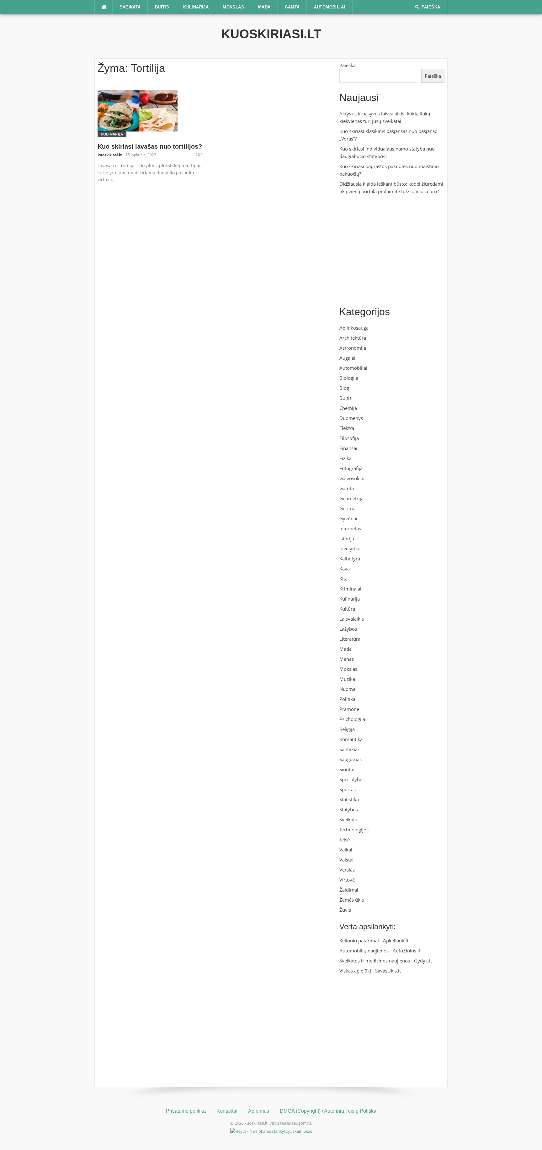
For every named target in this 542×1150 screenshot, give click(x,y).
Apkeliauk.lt (395, 940)
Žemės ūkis (351, 900)
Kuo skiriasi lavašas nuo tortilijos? (150, 146)
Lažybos (348, 629)
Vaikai (345, 849)
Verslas (347, 869)
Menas (346, 659)
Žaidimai (348, 890)
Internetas (350, 528)
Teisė (344, 839)
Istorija (346, 538)
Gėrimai (348, 508)
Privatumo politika (186, 1111)
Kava (344, 568)
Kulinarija (196, 7)
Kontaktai (226, 1111)
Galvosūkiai (351, 478)
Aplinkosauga (354, 328)
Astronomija (352, 348)
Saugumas (350, 759)
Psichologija (352, 719)
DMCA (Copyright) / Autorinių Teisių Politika (328, 1111)
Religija (347, 729)
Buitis (162, 7)
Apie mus (258, 1111)
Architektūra (352, 338)
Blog (344, 388)
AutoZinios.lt (406, 950)
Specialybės (351, 779)
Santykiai (349, 749)
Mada (264, 7)
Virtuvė (347, 880)
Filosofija (349, 438)
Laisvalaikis (351, 619)
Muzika (347, 679)
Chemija (348, 408)
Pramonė (349, 709)
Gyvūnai (348, 518)
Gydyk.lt (423, 960)
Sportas (347, 789)
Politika (347, 699)
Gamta (292, 7)
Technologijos (354, 829)
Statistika (349, 799)
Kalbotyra (349, 558)
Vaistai (346, 859)
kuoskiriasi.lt (271, 34)
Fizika (345, 458)
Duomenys (351, 418)
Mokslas (233, 7)
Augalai (347, 358)
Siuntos (347, 769)
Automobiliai (329, 7)
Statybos (348, 809)
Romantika (351, 739)
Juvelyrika (349, 548)
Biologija (348, 378)
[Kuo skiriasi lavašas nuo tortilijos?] (138, 110)
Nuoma (347, 689)
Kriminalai (350, 589)
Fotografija (351, 468)
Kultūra (347, 609)
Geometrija (351, 498)
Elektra (346, 428)
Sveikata (130, 7)
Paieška (347, 65)
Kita (343, 578)
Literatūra (349, 639)
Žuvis (345, 910)
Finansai (348, 448)
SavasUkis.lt (388, 970)
